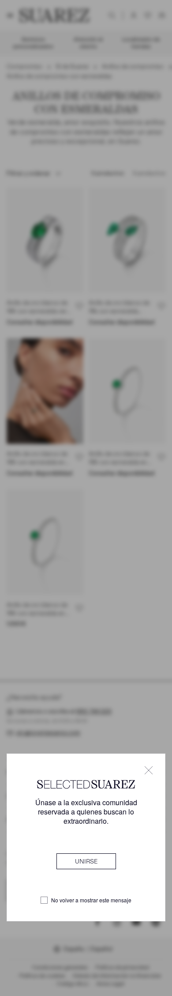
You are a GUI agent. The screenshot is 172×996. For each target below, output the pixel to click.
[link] (86, 861)
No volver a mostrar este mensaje (91, 900)
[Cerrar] (149, 770)
